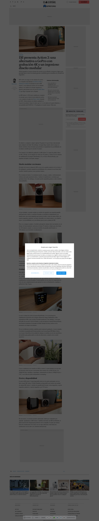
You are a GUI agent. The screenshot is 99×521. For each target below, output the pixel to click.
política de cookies (60, 258)
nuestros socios (46, 250)
